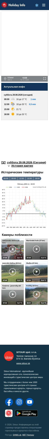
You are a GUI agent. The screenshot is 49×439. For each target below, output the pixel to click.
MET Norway (28, 435)
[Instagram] (19, 402)
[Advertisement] (24, 138)
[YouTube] (30, 402)
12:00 (21, 178)
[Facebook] (9, 402)
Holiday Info (11, 3)
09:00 (13, 178)
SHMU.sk (17, 435)
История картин (22, 165)
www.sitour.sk (23, 363)
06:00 (6, 178)
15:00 (29, 178)
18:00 (37, 178)
